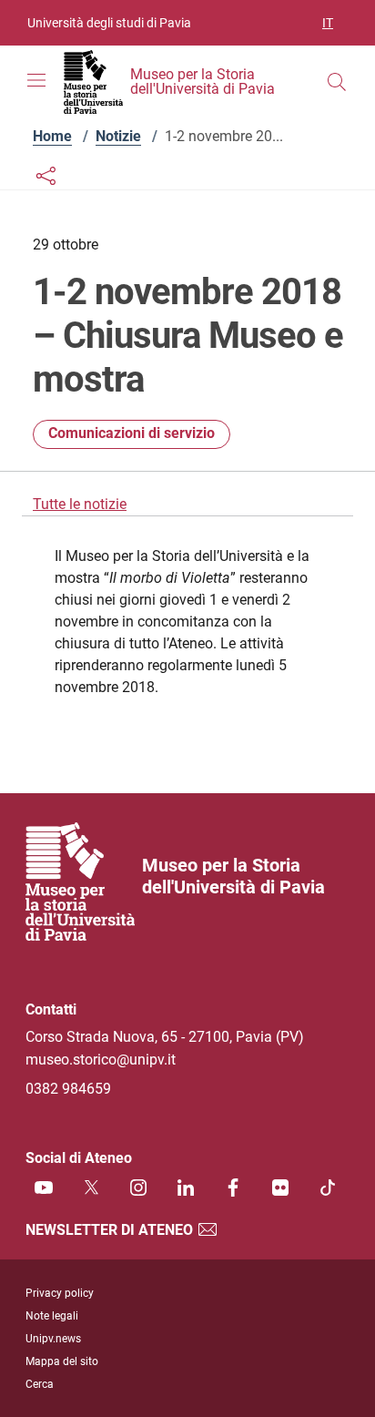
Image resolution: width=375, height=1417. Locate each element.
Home (52, 136)
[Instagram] (138, 1187)
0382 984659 (68, 1088)
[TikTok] (327, 1187)
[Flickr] (280, 1187)
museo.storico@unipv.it (100, 1059)
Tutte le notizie (80, 504)
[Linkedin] (185, 1187)
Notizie (118, 136)
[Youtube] (43, 1187)
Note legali (51, 1316)
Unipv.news (53, 1338)
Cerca (39, 1384)
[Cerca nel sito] (337, 82)
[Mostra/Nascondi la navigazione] (36, 80)
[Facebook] (233, 1187)
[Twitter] (91, 1187)
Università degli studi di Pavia (109, 22)
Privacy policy (59, 1293)
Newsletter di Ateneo (111, 1230)
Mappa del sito (61, 1361)
